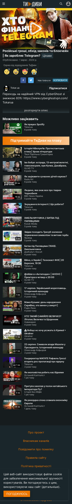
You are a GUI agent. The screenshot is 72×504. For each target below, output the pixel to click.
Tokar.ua (14, 88)
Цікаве (47, 55)
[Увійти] (68, 4)
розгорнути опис (36, 110)
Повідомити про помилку (36, 449)
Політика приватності (36, 466)
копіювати (60, 80)
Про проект (36, 432)
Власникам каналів (36, 441)
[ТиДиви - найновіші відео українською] (32, 4)
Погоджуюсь (16, 494)
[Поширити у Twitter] (31, 80)
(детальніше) (50, 487)
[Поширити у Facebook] (23, 80)
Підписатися (58, 88)
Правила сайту (36, 457)
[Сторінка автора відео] (6, 88)
